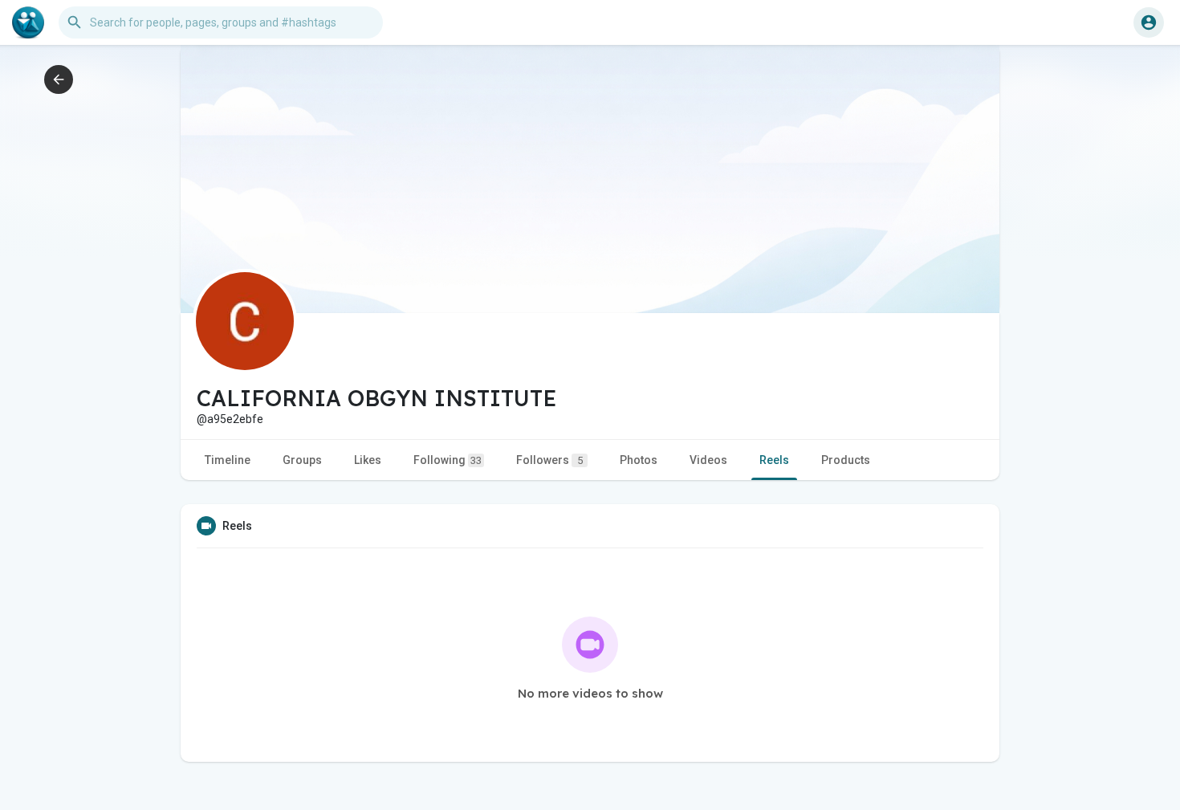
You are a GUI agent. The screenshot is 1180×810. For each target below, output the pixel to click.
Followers (549, 460)
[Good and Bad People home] (28, 22)
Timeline (227, 460)
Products (845, 460)
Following (447, 460)
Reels (774, 460)
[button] (1148, 22)
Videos (708, 460)
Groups (302, 460)
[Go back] (58, 79)
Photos (638, 460)
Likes (367, 460)
